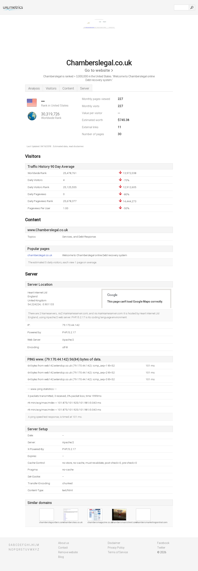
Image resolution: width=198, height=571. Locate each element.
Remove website (68, 552)
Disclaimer (114, 543)
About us (63, 543)
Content (68, 88)
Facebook (163, 543)
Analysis (34, 88)
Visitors (51, 88)
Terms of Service (118, 552)
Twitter (161, 547)
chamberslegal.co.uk (39, 255)
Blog (61, 556)
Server (84, 88)
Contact (63, 547)
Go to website (97, 70)
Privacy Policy (116, 547)
